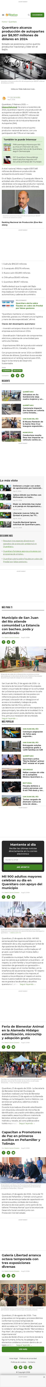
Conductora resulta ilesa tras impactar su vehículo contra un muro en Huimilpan (33, 438)
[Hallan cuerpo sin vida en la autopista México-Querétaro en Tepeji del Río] (11, 773)
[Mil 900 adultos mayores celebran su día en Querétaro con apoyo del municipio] (23, 914)
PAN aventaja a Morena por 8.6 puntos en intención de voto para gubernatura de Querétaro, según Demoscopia (27, 148)
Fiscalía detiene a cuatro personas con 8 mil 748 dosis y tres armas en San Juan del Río (33, 790)
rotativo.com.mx (15, 933)
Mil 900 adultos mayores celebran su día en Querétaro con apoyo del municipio (22, 882)
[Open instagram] (25, 1367)
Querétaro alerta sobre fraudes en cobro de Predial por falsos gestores (29, 305)
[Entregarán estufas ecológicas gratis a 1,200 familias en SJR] (11, 746)
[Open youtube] (30, 1367)
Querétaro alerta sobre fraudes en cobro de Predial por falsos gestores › (22, 560)
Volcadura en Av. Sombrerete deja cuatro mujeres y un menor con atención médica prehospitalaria (32, 400)
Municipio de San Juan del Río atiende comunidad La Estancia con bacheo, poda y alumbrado (21, 625)
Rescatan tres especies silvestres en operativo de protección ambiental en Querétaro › (20, 544)
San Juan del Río (31, 419)
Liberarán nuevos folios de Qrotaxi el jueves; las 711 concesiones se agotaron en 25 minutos (26, 516)
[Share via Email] (22, 375)
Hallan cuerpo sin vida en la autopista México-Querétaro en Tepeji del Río (33, 775)
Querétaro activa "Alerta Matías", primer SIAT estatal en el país (33, 761)
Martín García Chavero (12, 637)
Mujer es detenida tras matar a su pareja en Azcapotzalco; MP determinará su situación (27, 506)
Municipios (28, 432)
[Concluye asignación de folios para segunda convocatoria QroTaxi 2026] (11, 732)
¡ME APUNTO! (23, 867)
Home (4, 22)
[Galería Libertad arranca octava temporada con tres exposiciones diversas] (23, 1293)
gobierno (7, 370)
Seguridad (28, 769)
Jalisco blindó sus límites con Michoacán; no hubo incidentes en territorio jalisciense (27, 498)
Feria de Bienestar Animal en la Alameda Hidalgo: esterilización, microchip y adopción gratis (23, 1032)
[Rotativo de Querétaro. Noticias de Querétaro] (16, 14)
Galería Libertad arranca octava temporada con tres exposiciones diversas (21, 1261)
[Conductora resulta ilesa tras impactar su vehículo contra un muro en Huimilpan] (11, 436)
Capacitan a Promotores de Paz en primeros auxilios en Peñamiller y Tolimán (21, 1137)
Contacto (31, 1362)
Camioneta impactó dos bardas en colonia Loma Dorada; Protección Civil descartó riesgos (33, 412)
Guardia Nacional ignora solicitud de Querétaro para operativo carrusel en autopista (26, 525)
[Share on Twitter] (17, 375)
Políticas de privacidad (28, 1358)
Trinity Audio (23, 89)
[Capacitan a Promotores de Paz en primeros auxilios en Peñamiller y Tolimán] (23, 1170)
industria (17, 370)
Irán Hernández (15, 97)
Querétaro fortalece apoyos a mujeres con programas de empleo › (22, 552)
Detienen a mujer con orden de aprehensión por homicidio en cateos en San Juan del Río (27, 488)
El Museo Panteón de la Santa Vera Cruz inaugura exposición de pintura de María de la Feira (33, 426)
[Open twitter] (20, 1367)
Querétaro (13, 22)
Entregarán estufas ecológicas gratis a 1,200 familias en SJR (33, 747)
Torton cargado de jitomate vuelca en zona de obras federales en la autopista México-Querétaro (32, 805)
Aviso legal (13, 1358)
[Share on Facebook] (12, 375)
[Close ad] (44, 1377)
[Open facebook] (15, 1367)
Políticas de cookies (18, 1362)
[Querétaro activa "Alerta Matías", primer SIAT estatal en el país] (11, 760)
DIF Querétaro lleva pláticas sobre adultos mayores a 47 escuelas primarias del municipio (27, 159)
